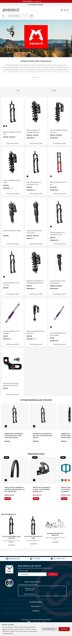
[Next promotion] (58, 4)
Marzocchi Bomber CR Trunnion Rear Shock (33, 131)
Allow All (64, 629)
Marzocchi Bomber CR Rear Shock (11, 181)
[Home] (10, 10)
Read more (35, 77)
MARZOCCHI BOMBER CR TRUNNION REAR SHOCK (35, 282)
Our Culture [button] (35, 606)
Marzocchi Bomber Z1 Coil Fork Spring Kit (58, 334)
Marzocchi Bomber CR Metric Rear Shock (59, 131)
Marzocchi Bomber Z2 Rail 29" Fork (12, 133)
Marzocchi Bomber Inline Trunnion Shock (57, 282)
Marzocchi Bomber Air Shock (12, 230)
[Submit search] (31, 16)
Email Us (31, 594)
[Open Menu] (3, 16)
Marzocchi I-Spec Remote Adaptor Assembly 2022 (11, 384)
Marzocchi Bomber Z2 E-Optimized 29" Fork (34, 183)
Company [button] (35, 611)
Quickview (11, 545)
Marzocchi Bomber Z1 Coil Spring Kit (11, 332)
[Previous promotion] (13, 4)
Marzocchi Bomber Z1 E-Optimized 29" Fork (57, 233)
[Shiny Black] (4, 126)
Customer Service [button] (35, 602)
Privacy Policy (9, 633)
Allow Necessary (49, 629)
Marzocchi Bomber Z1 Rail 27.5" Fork (11, 284)
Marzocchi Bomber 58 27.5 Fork (58, 183)
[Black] (51, 327)
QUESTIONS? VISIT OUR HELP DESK (30, 589)
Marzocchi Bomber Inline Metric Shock (34, 232)
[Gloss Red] (6, 126)
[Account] (62, 10)
